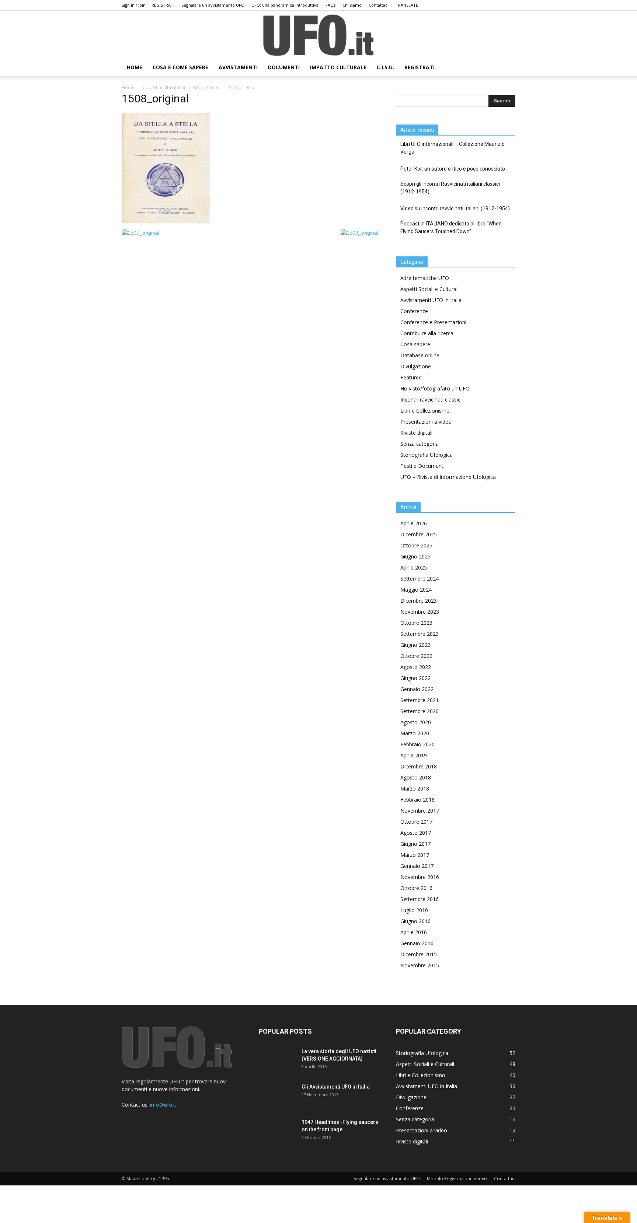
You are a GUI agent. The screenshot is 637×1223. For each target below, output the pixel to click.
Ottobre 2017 (416, 821)
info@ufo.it (163, 1104)
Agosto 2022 (415, 666)
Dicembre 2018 (418, 766)
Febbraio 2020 (417, 744)
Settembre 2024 (419, 578)
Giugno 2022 (415, 677)
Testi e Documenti (422, 465)
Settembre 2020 (419, 711)
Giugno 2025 (415, 556)
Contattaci (379, 5)
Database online (419, 355)
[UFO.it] (318, 35)
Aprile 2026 (413, 523)
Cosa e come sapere (180, 67)
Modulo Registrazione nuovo (457, 1178)
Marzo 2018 (414, 788)
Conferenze (414, 311)
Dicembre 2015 (418, 954)
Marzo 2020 (414, 733)
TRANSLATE (407, 5)
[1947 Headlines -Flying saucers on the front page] (277, 1131)
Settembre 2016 (419, 899)
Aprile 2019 (413, 755)
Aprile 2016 (413, 932)
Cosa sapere (415, 344)
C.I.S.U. (385, 67)
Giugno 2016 (415, 921)
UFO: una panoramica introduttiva (284, 5)
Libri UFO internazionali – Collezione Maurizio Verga (452, 148)
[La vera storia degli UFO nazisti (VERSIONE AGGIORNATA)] (277, 1060)
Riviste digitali (416, 432)
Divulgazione (415, 366)
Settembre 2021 (419, 700)
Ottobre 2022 (416, 655)
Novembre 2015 (419, 965)
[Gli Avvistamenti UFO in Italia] (277, 1096)
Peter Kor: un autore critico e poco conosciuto (452, 169)
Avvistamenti (238, 67)
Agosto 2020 (415, 722)
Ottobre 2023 (416, 622)
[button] (506, 67)
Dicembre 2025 (418, 534)
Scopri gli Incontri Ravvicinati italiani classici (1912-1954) (450, 188)
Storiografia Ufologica (426, 454)
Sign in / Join (134, 5)
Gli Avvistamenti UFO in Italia (336, 1087)
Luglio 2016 (414, 910)
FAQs (330, 5)
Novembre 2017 (419, 810)
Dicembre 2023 (418, 600)
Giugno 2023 (415, 644)
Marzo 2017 (414, 854)
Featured (411, 377)
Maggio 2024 (416, 589)
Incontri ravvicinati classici (431, 399)
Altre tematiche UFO (424, 277)
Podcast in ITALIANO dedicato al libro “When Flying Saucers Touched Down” (451, 227)
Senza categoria (419, 443)
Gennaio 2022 (417, 689)
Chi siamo (352, 5)
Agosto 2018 (415, 777)
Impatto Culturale (338, 67)
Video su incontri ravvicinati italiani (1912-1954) (455, 208)
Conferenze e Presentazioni (433, 322)
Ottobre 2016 (416, 887)
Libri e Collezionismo (425, 410)
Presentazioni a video (426, 421)
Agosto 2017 (415, 832)
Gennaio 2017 (417, 865)
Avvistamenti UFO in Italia (431, 300)
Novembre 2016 (419, 876)
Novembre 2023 (419, 611)
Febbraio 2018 (417, 799)
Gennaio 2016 (417, 943)
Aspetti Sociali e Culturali (429, 288)
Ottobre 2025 (416, 545)
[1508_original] (166, 221)
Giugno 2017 (415, 843)
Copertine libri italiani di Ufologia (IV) (181, 87)
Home (128, 87)
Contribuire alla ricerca (426, 333)
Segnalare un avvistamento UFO (212, 5)
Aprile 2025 (413, 567)
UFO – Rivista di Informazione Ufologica (448, 476)
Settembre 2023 (419, 633)
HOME (134, 67)
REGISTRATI (163, 5)
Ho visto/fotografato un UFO (435, 388)
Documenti (284, 67)
